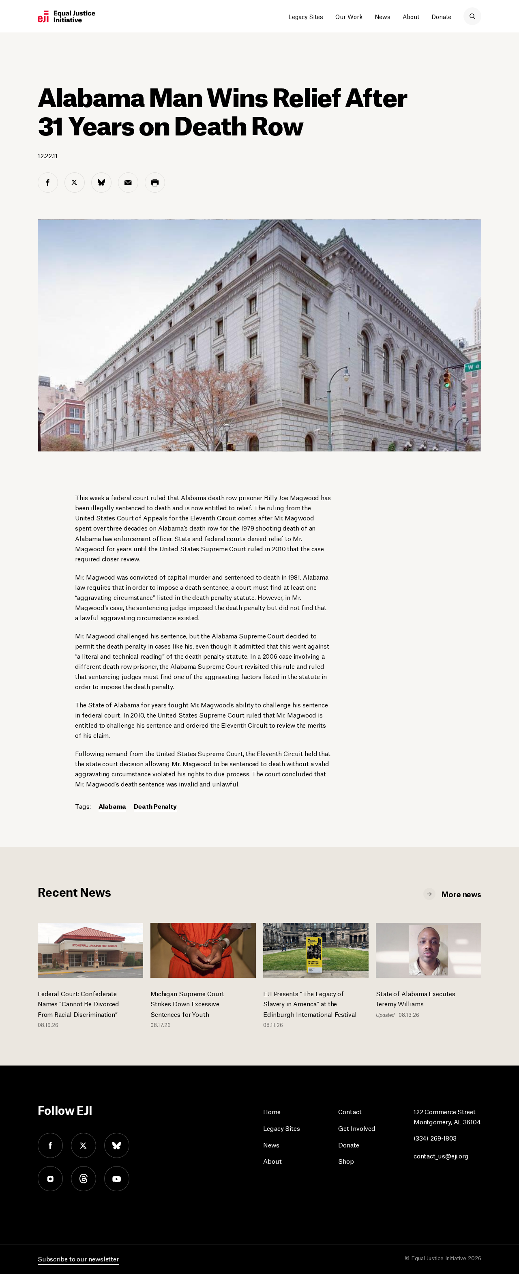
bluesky (116, 1145)
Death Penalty (155, 805)
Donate (441, 16)
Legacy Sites (305, 16)
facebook (50, 1145)
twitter (83, 1145)
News (382, 16)
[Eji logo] (66, 17)
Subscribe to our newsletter (78, 1258)
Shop (346, 1160)
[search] (472, 16)
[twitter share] (74, 182)
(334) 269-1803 (435, 1137)
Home (272, 1111)
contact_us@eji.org (441, 1155)
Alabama (112, 805)
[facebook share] (48, 182)
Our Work (348, 16)
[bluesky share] (101, 182)
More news (461, 893)
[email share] (128, 182)
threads (83, 1178)
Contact (349, 1111)
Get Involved (356, 1128)
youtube (116, 1178)
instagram (50, 1178)
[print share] (155, 182)
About (411, 16)
